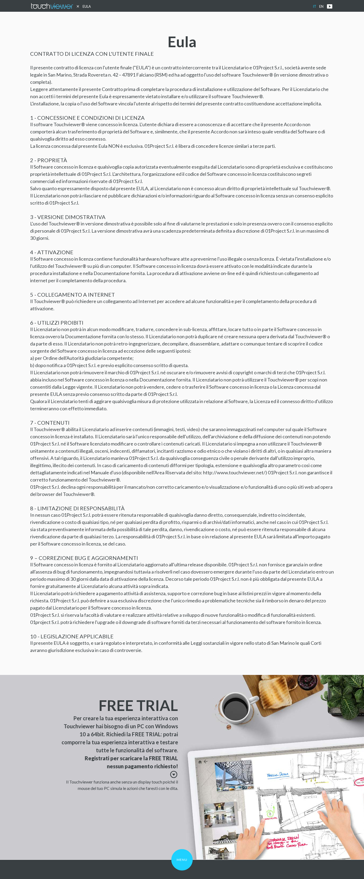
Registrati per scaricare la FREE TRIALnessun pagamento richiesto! (131, 766)
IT (314, 6)
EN (321, 6)
